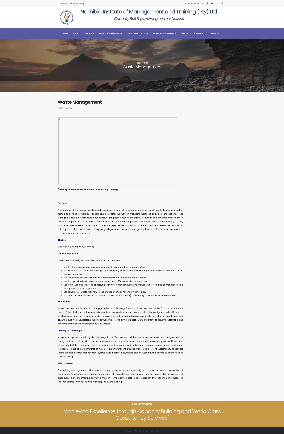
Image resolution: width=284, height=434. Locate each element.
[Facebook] (207, 3)
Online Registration (137, 33)
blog (146, 63)
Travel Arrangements (164, 33)
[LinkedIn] (222, 3)
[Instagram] (217, 3)
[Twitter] (212, 3)
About (76, 33)
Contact (214, 33)
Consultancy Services (192, 33)
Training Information (110, 33)
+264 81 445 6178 (194, 3)
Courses (89, 33)
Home (65, 33)
